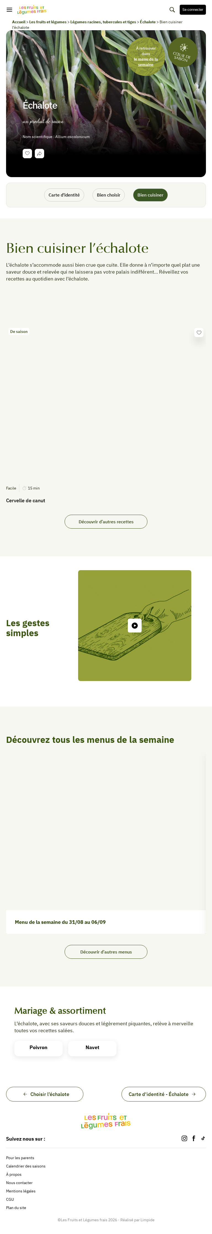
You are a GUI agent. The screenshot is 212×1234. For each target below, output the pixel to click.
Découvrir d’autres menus (106, 952)
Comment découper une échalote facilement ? (131, 690)
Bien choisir (108, 195)
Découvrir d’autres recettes (106, 521)
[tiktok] (203, 1138)
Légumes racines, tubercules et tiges (103, 21)
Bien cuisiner (150, 195)
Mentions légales (21, 1191)
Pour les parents (20, 1157)
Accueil (18, 21)
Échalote (148, 21)
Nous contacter (19, 1182)
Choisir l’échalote (49, 1094)
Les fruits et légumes (48, 21)
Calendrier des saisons (26, 1166)
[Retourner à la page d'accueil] (32, 10)
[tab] (39, 153)
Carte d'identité (64, 195)
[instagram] (184, 1138)
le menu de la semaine (146, 62)
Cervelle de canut (25, 500)
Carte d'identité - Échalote (159, 1094)
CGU (10, 1199)
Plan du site (16, 1207)
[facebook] (194, 1138)
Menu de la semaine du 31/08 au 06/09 (60, 922)
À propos (14, 1174)
